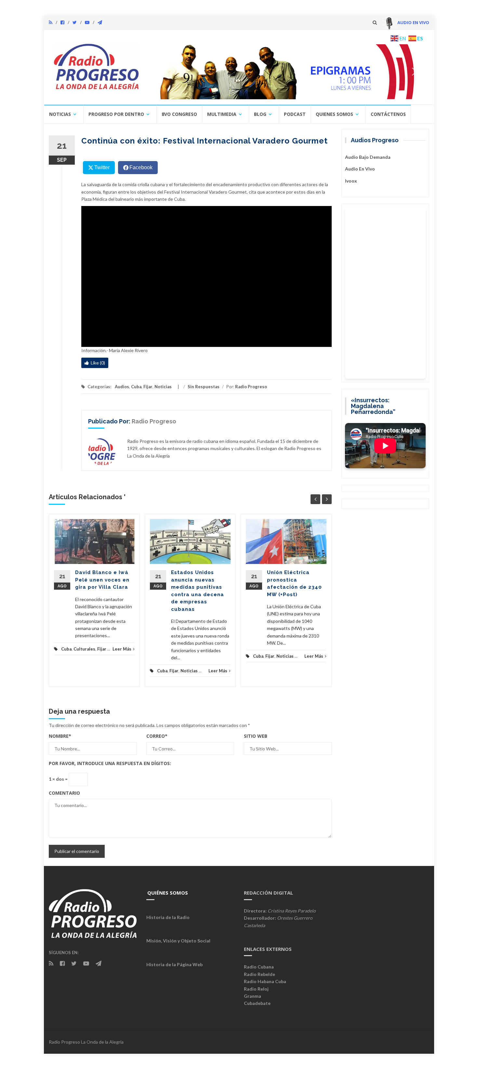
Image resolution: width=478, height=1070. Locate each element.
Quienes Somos (334, 114)
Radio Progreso (251, 386)
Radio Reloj (256, 989)
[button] (287, 71)
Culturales (84, 649)
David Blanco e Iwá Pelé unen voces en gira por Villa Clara (102, 579)
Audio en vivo (360, 168)
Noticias (60, 114)
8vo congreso (179, 114)
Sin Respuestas (203, 386)
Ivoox (351, 181)
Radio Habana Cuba (265, 981)
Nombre (60, 736)
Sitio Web (255, 736)
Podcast (295, 114)
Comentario (64, 793)
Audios (122, 386)
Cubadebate (257, 1003)
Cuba (136, 386)
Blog (260, 114)
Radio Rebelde (259, 974)
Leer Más (122, 649)
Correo (156, 736)
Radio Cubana (259, 966)
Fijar (148, 386)
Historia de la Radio (168, 917)
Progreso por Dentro (116, 114)
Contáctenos (388, 114)
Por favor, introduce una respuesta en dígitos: (110, 763)
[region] (287, 71)
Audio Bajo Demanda (368, 157)
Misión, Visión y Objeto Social (178, 940)
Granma (252, 996)
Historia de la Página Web (174, 964)
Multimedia (221, 114)
